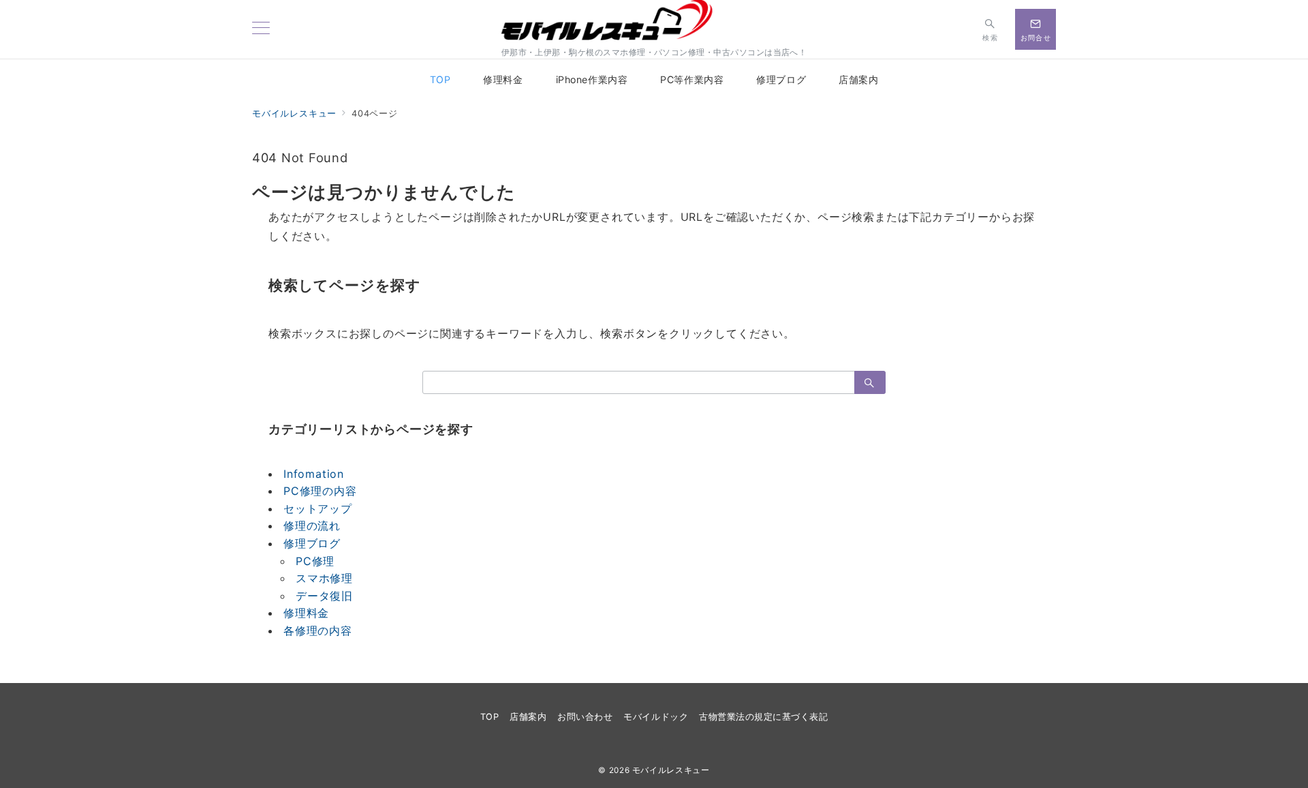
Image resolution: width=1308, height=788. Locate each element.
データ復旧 (324, 596)
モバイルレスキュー (671, 770)
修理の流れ (312, 525)
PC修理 (315, 561)
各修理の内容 (317, 630)
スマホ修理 (324, 578)
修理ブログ (312, 543)
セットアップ (317, 508)
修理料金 (306, 613)
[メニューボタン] (261, 29)
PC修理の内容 (320, 491)
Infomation (313, 474)
